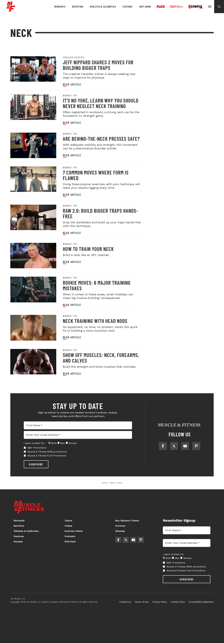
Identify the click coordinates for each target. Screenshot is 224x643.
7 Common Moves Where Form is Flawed (96, 175)
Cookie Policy (178, 602)
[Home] (11, 10)
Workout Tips (70, 95)
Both (54, 443)
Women (73, 443)
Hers (176, 6)
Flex (160, 6)
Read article (72, 84)
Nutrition (77, 6)
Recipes (18, 541)
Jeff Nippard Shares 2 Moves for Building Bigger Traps (98, 65)
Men (62, 443)
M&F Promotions (37, 447)
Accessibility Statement (201, 602)
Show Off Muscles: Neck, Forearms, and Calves (101, 358)
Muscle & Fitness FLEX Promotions (47, 455)
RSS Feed (70, 541)
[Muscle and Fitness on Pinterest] (196, 446)
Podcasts (70, 536)
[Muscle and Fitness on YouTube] (185, 446)
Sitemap (120, 531)
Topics (68, 520)
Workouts (59, 6)
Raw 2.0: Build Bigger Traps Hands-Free (100, 213)
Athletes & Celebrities (103, 6)
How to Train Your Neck (88, 249)
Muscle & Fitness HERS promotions (47, 451)
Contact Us (125, 602)
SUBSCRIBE (36, 464)
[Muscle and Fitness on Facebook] (163, 446)
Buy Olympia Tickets (127, 520)
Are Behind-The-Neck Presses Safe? (101, 138)
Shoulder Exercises (73, 57)
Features (127, 6)
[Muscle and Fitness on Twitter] (174, 446)
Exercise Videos (74, 531)
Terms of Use (142, 602)
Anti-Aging (145, 6)
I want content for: (34, 443)
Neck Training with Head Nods (95, 321)
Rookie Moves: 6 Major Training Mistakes (97, 285)
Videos (68, 525)
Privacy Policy (160, 602)
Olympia (195, 6)
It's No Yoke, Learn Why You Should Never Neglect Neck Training (100, 103)
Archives (120, 525)
